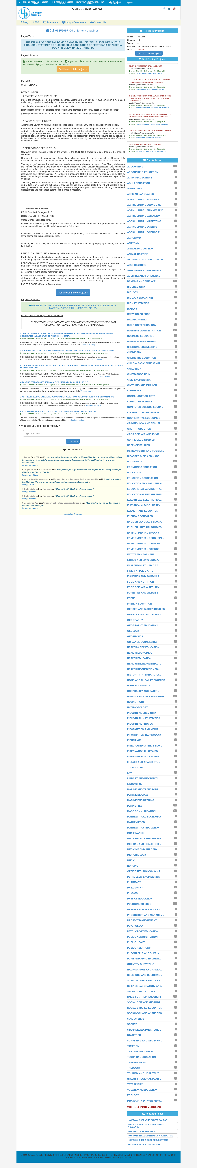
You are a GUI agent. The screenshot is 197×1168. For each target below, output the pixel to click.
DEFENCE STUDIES (138, 445)
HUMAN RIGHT (135, 702)
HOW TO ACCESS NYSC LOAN (141, 1131)
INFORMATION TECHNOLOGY (144, 734)
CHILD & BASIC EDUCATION (143, 363)
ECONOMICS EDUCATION (142, 467)
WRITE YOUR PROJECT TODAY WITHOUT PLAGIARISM (147, 1125)
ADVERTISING (135, 188)
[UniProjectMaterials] (44, 13)
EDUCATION (134, 472)
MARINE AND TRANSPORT (142, 789)
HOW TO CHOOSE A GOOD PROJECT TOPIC (148, 1140)
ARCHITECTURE (136, 265)
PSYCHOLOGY (135, 926)
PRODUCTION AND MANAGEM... (146, 915)
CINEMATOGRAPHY (138, 374)
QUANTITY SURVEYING (140, 964)
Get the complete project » (73, 69)
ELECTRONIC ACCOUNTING (143, 505)
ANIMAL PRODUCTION (140, 248)
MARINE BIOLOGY (137, 794)
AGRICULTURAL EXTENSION (144, 216)
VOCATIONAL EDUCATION (142, 1089)
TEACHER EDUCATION (140, 1051)
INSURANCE (134, 740)
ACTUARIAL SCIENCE (139, 177)
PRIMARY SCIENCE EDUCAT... (144, 909)
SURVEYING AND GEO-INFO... (144, 1040)
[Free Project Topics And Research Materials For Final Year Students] (19, 3)
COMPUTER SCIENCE (139, 401)
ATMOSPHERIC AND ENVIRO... (145, 270)
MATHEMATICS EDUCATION (143, 827)
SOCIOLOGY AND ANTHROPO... (145, 1013)
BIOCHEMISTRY (136, 287)
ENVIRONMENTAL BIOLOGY (143, 532)
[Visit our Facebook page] (164, 8)
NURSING (132, 865)
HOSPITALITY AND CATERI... (143, 691)
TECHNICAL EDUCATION (141, 1057)
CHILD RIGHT (135, 368)
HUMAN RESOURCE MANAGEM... (146, 696)
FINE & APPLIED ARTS (140, 570)
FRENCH (132, 598)
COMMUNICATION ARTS (141, 396)
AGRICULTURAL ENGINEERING (145, 210)
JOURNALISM (135, 767)
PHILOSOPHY (135, 887)
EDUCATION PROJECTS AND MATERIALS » (150, 89)
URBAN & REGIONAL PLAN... (144, 1079)
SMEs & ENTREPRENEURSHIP (144, 997)
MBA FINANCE (135, 833)
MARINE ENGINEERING (140, 800)
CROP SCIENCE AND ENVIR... (144, 434)
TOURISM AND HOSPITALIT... (144, 1073)
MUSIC (131, 860)
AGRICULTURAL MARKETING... (145, 221)
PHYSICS (132, 893)
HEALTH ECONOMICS (139, 652)
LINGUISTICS (134, 784)
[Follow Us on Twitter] (169, 8)
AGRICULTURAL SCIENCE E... (144, 232)
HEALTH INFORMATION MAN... (144, 669)
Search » (74, 441)
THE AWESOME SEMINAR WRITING (144, 1144)
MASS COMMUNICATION (141, 811)
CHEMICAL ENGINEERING (142, 347)
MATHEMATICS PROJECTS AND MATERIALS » (151, 151)
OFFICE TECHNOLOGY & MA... (144, 871)
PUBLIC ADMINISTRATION (142, 937)
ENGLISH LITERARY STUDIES (144, 527)
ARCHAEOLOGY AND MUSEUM (145, 259)
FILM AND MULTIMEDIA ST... (143, 565)
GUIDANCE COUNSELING (142, 642)
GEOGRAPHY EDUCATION (142, 625)
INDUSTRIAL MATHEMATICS (143, 718)
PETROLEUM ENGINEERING (143, 876)
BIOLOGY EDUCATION (140, 297)
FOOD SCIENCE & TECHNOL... (144, 587)
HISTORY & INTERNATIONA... (144, 674)
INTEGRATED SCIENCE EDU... (144, 745)
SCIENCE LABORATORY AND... (145, 986)
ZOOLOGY (133, 1095)
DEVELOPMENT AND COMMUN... (146, 450)
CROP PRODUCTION (139, 428)
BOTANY (132, 308)
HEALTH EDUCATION (139, 658)
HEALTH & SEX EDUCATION (143, 647)
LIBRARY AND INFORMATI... (143, 778)
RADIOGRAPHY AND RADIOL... (145, 969)
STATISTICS (134, 1035)
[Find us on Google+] (174, 8)
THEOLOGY (133, 1068)
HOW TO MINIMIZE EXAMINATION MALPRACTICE (150, 1135)
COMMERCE (134, 390)
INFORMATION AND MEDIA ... (144, 729)
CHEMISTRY (134, 352)
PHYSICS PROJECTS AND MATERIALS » (149, 73)
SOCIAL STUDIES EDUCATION (144, 1008)
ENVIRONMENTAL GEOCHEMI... (145, 538)
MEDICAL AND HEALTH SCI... (144, 844)
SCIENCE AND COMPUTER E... (145, 980)
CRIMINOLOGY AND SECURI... (144, 423)
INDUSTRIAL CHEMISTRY (142, 713)
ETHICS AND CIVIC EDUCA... (143, 560)
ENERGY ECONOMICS (140, 516)
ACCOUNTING (135, 166)
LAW (130, 773)
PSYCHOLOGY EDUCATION (142, 931)
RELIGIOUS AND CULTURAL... (144, 975)
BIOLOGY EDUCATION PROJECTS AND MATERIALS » (153, 108)
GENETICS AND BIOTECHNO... (145, 614)
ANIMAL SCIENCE (137, 254)
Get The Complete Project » (73, 292)
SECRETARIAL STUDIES (141, 991)
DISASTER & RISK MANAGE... (144, 456)
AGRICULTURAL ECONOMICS (144, 205)
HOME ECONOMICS (138, 685)
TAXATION (133, 1046)
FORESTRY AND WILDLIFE (142, 592)
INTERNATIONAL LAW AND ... (144, 756)
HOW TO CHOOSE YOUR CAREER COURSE (147, 1120)
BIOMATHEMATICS (138, 303)
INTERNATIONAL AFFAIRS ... (143, 751)
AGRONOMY (134, 237)
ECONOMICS (134, 461)
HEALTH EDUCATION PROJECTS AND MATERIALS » (153, 124)
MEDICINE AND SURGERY (142, 849)
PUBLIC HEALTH (136, 942)
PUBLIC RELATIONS (139, 947)
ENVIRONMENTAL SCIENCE (143, 549)
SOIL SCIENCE (135, 1018)
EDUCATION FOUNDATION (142, 478)
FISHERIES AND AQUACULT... (144, 576)
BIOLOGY (132, 292)
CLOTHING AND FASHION (142, 385)
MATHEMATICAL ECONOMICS (144, 816)
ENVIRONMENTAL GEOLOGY (144, 543)
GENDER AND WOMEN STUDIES (146, 609)
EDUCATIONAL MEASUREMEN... (146, 494)
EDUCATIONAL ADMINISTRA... (144, 489)
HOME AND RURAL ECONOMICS (146, 680)
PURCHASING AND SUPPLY (143, 953)
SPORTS (132, 1024)
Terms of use (126, 1157)
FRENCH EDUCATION (139, 603)
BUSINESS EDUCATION (140, 336)
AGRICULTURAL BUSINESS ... (144, 199)
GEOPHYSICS (135, 636)
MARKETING (134, 805)
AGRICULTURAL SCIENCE (142, 226)
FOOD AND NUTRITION (140, 581)
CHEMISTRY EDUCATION (141, 357)
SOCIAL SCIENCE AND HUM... (144, 1002)
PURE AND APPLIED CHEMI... (144, 958)
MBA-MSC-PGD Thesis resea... (144, 1100)
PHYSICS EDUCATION (139, 898)
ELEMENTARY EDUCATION (142, 510)
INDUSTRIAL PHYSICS (140, 723)
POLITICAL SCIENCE (139, 904)
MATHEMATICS (136, 822)
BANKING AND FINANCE (141, 281)
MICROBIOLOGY (136, 855)
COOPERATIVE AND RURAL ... (144, 412)
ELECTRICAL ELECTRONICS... (144, 499)
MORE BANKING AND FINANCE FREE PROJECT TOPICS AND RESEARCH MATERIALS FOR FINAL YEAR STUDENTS (74, 307)
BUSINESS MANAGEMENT (142, 341)
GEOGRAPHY (135, 620)
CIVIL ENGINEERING (139, 379)
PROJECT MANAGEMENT (142, 920)
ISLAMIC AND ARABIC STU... (144, 762)
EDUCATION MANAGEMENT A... (145, 483)
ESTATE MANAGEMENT (140, 554)
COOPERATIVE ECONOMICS (143, 418)
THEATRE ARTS (136, 1062)
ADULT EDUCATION (138, 183)
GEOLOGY (133, 631)
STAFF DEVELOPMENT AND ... (144, 1029)
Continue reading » (89, 344)
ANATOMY (133, 243)
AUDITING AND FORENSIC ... (143, 276)
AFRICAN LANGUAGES (140, 194)
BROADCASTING (137, 319)
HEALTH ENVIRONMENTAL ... (144, 663)
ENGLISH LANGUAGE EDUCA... (145, 521)
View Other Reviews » (73, 514)
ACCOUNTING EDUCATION (142, 172)
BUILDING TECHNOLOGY (141, 325)
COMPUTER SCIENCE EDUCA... (145, 407)
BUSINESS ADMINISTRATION (144, 330)
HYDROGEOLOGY (137, 707)
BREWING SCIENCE (138, 314)
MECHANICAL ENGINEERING (144, 838)
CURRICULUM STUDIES (141, 439)
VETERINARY (135, 1084)
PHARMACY (134, 882)
